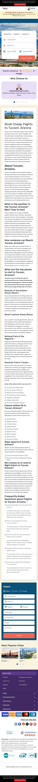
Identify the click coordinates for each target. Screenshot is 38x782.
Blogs (4, 688)
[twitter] (27, 724)
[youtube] (35, 724)
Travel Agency (23, 684)
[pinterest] (31, 724)
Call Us (32, 8)
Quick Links (7, 673)
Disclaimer (22, 681)
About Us (5, 677)
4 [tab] (23, 102)
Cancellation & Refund (25, 677)
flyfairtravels (5, 9)
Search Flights (26, 58)
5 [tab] (26, 102)
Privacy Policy (12, 2)
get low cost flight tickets (21, 265)
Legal (5, 693)
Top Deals (6, 705)
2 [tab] (17, 102)
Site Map (5, 684)
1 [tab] (14, 102)
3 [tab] (20, 102)
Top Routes (7, 709)
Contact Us (6, 681)
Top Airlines (7, 701)
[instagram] (23, 724)
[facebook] (16, 724)
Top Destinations (9, 697)
